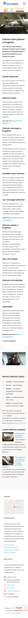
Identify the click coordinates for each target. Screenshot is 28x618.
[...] (9, 452)
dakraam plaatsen (9, 545)
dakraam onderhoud (19, 423)
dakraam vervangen (10, 552)
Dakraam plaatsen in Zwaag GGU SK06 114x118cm (20, 435)
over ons (4, 415)
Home (5, 26)
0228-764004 (11, 585)
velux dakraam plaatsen (11, 547)
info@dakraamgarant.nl (13, 591)
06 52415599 (10, 588)
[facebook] (14, 616)
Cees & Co (13, 608)
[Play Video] (14, 359)
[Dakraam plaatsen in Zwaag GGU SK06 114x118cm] (8, 436)
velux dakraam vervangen (11, 550)
